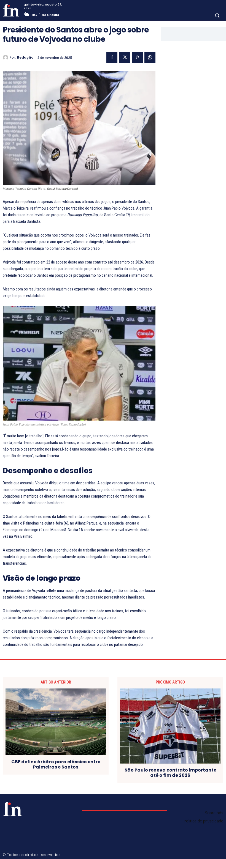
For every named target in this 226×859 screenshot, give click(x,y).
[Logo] (11, 10)
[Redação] (6, 57)
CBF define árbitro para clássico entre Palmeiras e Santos (55, 764)
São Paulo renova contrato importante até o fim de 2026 (170, 772)
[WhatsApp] (149, 57)
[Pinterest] (137, 57)
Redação (25, 57)
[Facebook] (111, 57)
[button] (217, 15)
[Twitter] (124, 57)
